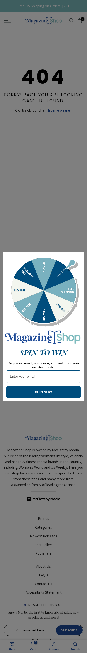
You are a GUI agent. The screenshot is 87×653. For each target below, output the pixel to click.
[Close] (78, 257)
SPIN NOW (43, 392)
